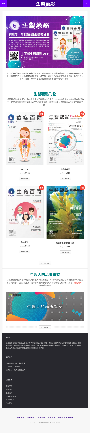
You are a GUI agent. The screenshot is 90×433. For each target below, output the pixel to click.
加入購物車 (24, 179)
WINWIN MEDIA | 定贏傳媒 (15, 363)
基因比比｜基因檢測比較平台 (16, 370)
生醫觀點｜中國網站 (13, 366)
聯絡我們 (78, 282)
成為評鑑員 (10, 399)
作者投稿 (9, 403)
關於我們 (9, 386)
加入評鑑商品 (11, 396)
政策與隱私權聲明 (65, 417)
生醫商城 (9, 393)
